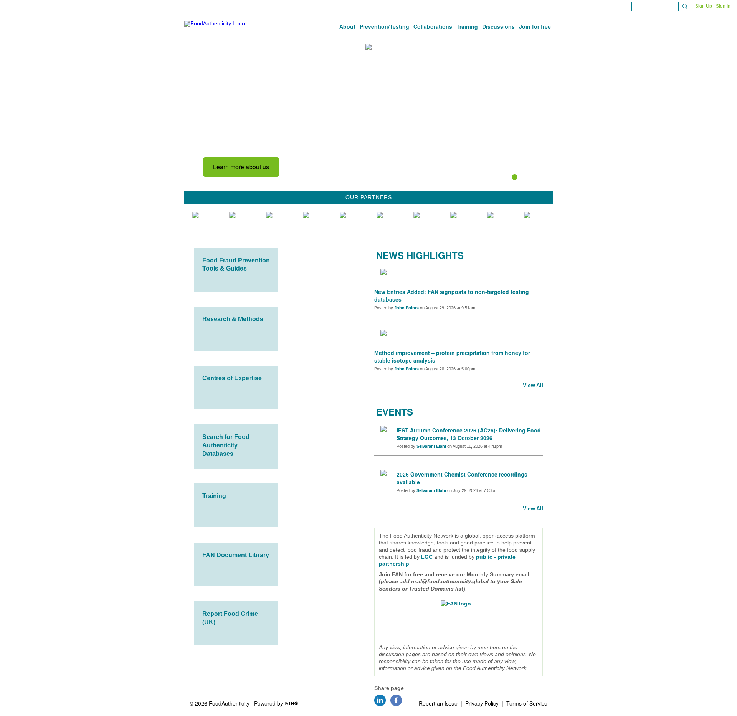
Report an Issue (438, 703)
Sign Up (703, 6)
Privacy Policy (482, 703)
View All (533, 385)
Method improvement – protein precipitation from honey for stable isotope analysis (452, 356)
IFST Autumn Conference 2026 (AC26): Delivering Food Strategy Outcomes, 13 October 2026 (469, 434)
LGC (427, 557)
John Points (406, 307)
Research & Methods (232, 319)
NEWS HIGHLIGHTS (420, 255)
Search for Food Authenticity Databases (226, 445)
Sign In (723, 6)
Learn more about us (241, 166)
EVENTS (394, 411)
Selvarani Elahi (431, 446)
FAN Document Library (235, 555)
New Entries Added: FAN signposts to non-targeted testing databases (451, 295)
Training (214, 496)
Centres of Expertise (232, 378)
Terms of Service (526, 703)
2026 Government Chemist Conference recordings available (462, 478)
